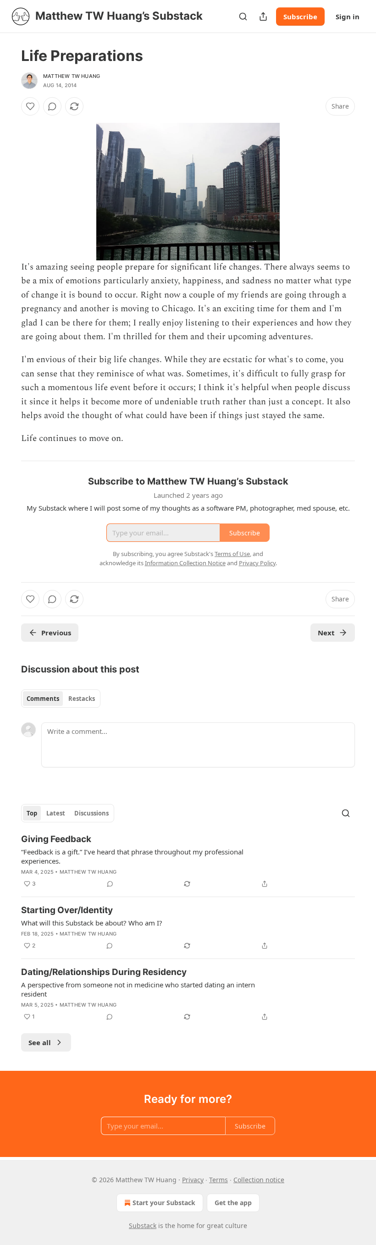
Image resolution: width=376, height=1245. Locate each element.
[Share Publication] (263, 16)
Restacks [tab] (81, 698)
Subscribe (300, 16)
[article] (188, 861)
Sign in (347, 16)
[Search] (243, 16)
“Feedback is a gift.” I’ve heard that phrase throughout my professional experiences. (132, 856)
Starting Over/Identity (67, 910)
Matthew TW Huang (71, 76)
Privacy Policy (257, 563)
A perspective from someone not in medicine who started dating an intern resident (138, 989)
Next (326, 632)
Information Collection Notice (185, 563)
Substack (142, 1225)
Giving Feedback (56, 839)
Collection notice (258, 1179)
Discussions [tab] (91, 813)
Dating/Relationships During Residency (104, 972)
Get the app (233, 1202)
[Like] (30, 106)
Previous (56, 632)
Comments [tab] (43, 698)
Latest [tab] (55, 813)
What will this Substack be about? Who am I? (91, 922)
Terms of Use (232, 554)
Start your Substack (164, 1202)
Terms (218, 1179)
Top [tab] (32, 813)
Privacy (193, 1179)
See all (39, 1042)
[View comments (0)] (52, 106)
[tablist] (60, 698)
